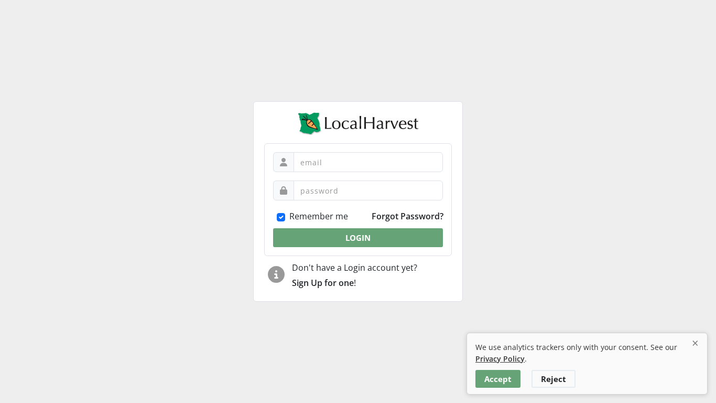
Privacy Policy (500, 359)
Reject (553, 379)
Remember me (318, 216)
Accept (498, 379)
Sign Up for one (323, 283)
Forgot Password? (407, 216)
